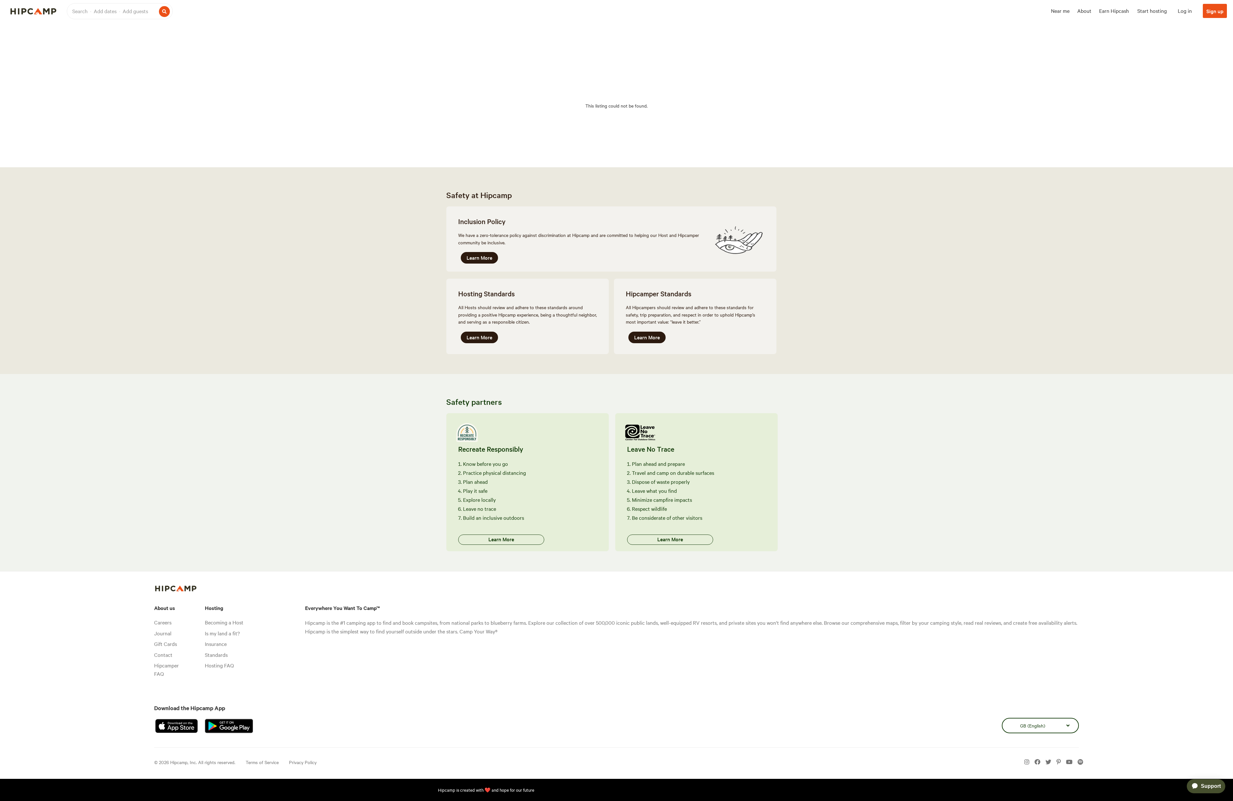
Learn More (479, 257)
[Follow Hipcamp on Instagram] (1026, 762)
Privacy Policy (303, 762)
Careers (162, 622)
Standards (216, 654)
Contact (163, 654)
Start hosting (1152, 10)
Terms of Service (262, 762)
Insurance (216, 643)
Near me (1060, 10)
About (1084, 10)
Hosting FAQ (219, 665)
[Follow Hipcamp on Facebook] (1037, 762)
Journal (162, 633)
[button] (120, 11)
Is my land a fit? (222, 633)
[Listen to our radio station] (1080, 762)
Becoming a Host (224, 622)
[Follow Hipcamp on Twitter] (1048, 762)
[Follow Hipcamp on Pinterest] (1058, 762)
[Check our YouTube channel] (1069, 762)
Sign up (1214, 10)
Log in (1185, 10)
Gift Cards (165, 643)
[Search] (164, 11)
